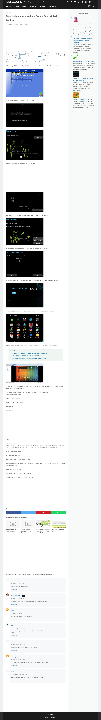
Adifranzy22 (14, 657)
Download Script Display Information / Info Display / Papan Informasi (29, 358)
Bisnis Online (52, 6)
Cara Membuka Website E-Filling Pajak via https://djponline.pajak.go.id (29, 353)
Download (42, 6)
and (12, 625)
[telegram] (93, 2)
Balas (12, 589)
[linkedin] (82, 2)
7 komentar (27, 24)
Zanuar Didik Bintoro (16, 595)
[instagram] (78, 2)
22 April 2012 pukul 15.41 (17, 613)
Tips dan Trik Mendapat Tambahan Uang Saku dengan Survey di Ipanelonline (83, 40)
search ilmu (14, 581)
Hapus (15, 589)
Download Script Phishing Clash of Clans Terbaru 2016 (25, 355)
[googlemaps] (89, 2)
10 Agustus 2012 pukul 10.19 (18, 644)
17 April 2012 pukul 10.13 (17, 598)
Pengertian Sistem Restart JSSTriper (83, 99)
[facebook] (67, 2)
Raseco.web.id (14, 2)
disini (39, 56)
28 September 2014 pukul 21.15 (19, 674)
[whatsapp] (86, 2)
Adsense (24, 6)
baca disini (22, 54)
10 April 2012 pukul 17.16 (17, 583)
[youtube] (74, 2)
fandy (12, 610)
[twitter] (71, 2)
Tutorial (16, 6)
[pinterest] (43, 512)
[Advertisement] (36, 38)
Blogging (33, 6)
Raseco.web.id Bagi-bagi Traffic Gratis (83, 61)
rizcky (12, 671)
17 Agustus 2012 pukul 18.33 (18, 659)
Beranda (8, 6)
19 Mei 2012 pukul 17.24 (17, 628)
